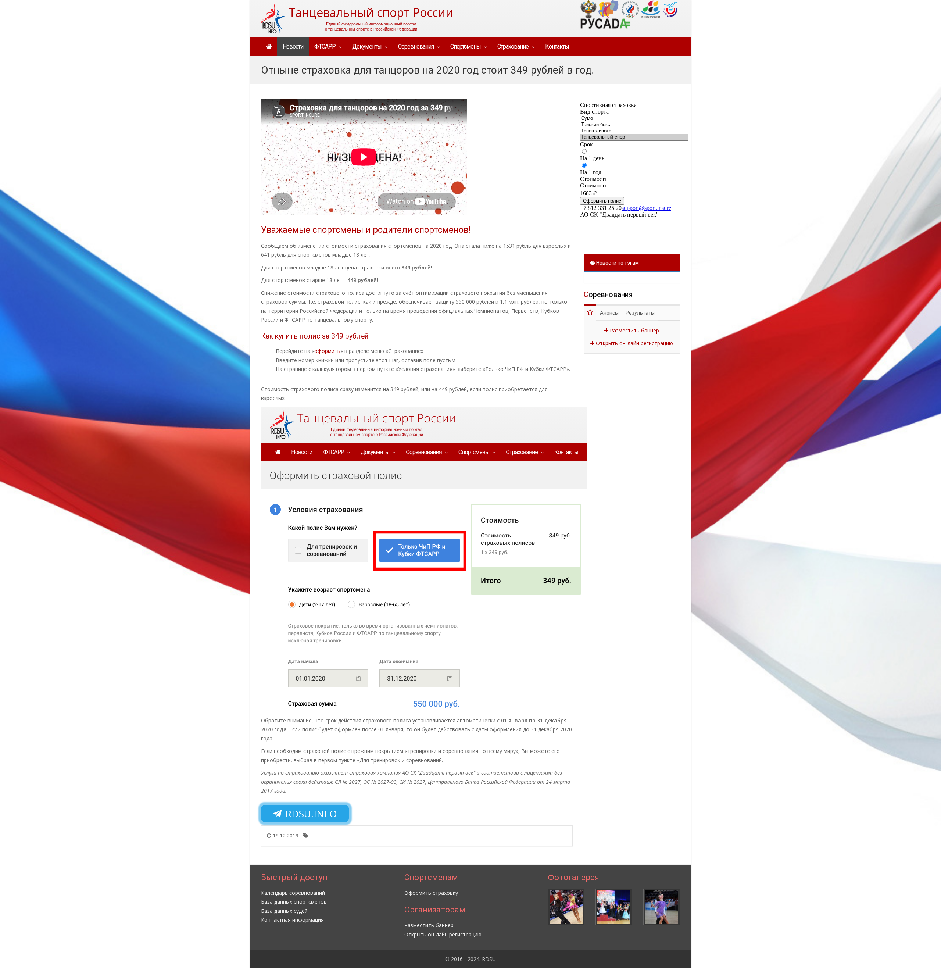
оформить (327, 350)
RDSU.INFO (310, 813)
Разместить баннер (633, 330)
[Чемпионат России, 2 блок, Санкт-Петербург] (566, 907)
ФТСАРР (325, 46)
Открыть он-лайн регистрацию (633, 343)
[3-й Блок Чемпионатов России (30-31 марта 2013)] (661, 907)
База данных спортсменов (294, 901)
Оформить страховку (431, 892)
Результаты (640, 313)
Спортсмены (465, 46)
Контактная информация (292, 919)
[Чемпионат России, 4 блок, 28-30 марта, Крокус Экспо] (613, 907)
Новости (293, 46)
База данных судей (284, 910)
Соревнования (416, 46)
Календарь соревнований (293, 892)
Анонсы (609, 313)
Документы (367, 46)
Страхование (513, 46)
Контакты (557, 46)
